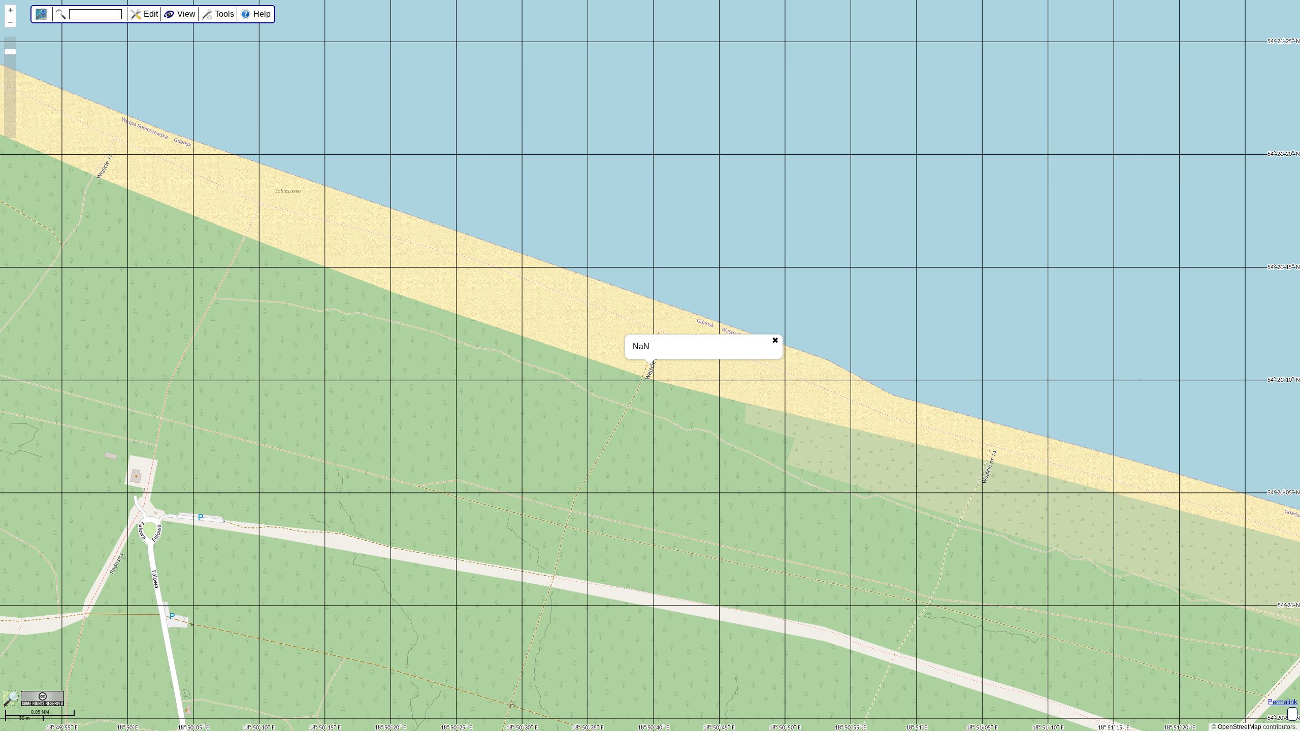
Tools (224, 14)
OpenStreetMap (1239, 726)
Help (262, 14)
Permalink (1282, 702)
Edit (151, 14)
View (186, 14)
